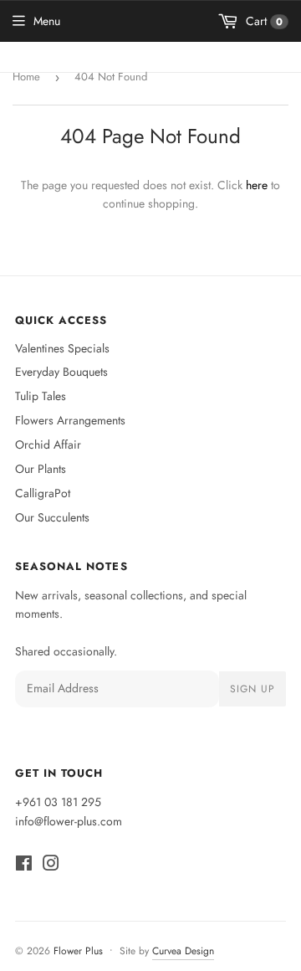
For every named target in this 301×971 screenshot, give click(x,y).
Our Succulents (52, 517)
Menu (46, 21)
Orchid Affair (48, 444)
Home (26, 77)
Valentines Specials (62, 348)
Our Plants (40, 468)
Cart (262, 21)
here (257, 185)
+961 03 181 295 (58, 802)
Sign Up (252, 688)
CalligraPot (42, 493)
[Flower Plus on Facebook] (24, 865)
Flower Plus (78, 950)
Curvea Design (183, 950)
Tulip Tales (40, 396)
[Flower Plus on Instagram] (51, 865)
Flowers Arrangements (70, 420)
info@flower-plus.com (68, 821)
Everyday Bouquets (61, 371)
